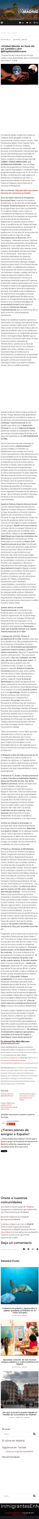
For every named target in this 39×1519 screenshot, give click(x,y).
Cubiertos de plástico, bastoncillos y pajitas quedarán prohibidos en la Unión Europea (19, 1310)
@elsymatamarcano (10, 1043)
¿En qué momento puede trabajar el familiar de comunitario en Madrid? (19, 1413)
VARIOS (24, 39)
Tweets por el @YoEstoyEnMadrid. (20, 1451)
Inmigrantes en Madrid (10, 1209)
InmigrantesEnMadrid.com (13, 1513)
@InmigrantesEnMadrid (10, 1219)
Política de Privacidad (19, 1515)
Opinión (16, 39)
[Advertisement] (19, 111)
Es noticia (16, 1315)
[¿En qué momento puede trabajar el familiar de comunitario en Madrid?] (19, 1389)
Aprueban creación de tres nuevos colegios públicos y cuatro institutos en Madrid (19, 1362)
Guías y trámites (16, 1417)
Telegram (30, 1207)
